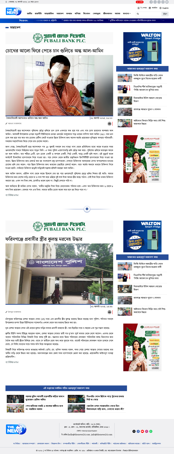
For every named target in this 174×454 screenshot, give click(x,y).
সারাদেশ (60, 13)
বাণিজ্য (78, 13)
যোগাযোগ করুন (43, 443)
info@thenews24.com (101, 434)
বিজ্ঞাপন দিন (56, 443)
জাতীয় (29, 13)
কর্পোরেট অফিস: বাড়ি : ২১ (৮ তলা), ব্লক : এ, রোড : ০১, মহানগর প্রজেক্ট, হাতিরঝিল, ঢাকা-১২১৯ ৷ (86, 426)
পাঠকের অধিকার (119, 443)
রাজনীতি (38, 13)
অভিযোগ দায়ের (133, 443)
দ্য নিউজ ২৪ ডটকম (51, 450)
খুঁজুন (165, 14)
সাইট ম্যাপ (146, 443)
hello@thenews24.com (79, 434)
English (166, 8)
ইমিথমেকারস (133, 450)
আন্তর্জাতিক (49, 13)
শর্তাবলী (94, 443)
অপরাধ (69, 13)
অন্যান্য (126, 13)
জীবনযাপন (107, 13)
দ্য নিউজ (16, 443)
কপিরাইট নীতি (105, 443)
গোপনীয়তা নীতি (83, 443)
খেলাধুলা (96, 13)
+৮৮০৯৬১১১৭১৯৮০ (89, 431)
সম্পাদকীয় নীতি (69, 443)
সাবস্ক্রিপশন (156, 443)
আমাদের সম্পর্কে (28, 443)
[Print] (109, 124)
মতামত (117, 13)
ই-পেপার (144, 7)
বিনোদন (86, 13)
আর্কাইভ (154, 7)
